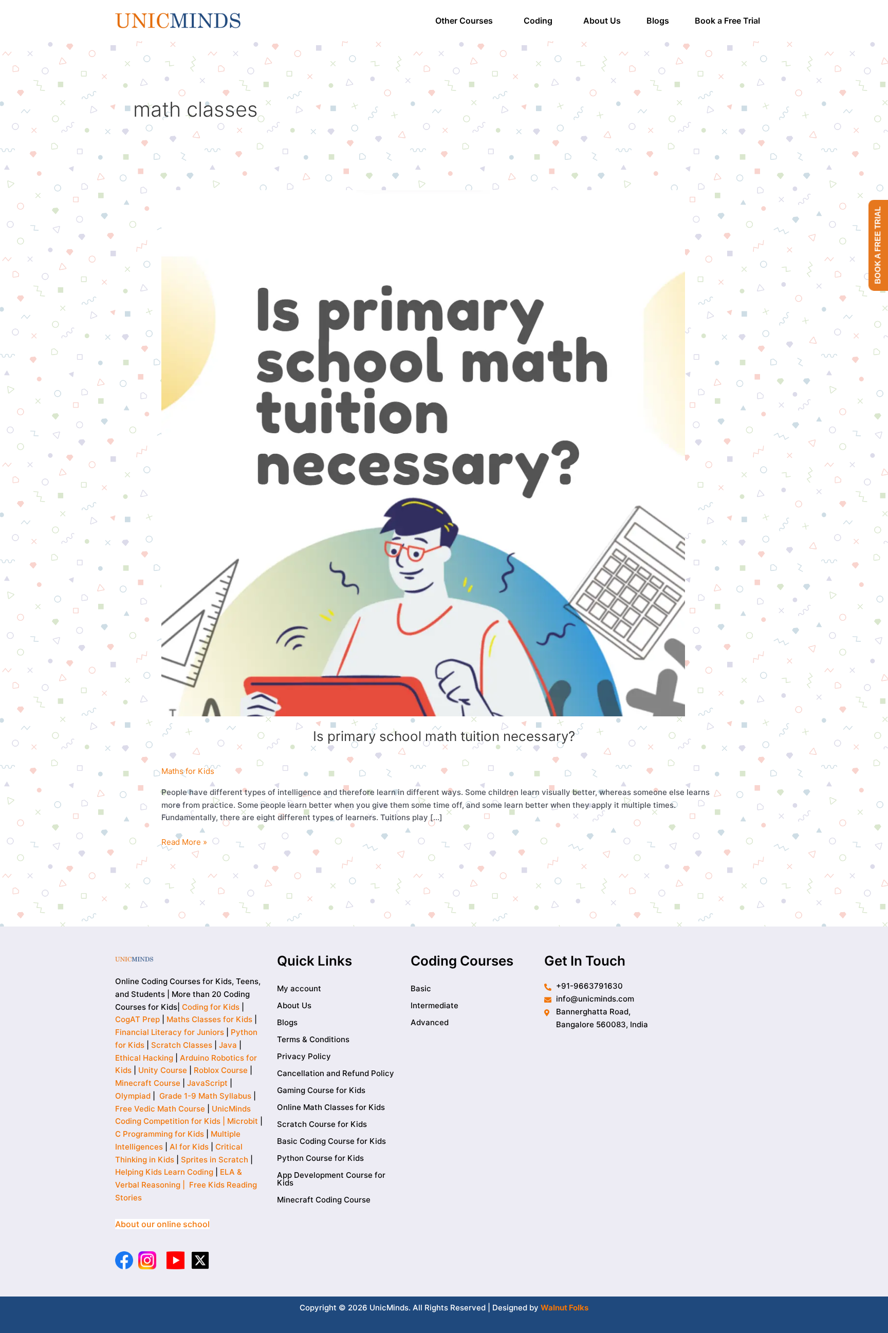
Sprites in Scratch (214, 1159)
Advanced (430, 1022)
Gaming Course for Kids (321, 1090)
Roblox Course (221, 1070)
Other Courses (464, 20)
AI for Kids (189, 1147)
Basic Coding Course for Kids (331, 1141)
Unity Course (162, 1070)
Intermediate (434, 1005)
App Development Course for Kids (331, 1179)
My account (299, 988)
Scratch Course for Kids (322, 1124)
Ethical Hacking (144, 1058)
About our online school (162, 1224)
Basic (421, 988)
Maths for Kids (187, 771)
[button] (466, 20)
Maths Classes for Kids (209, 1019)
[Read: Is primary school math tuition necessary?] (423, 452)
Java (228, 1045)
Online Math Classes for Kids (331, 1107)
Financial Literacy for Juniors (169, 1032)
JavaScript (207, 1083)
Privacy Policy (304, 1056)
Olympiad (133, 1096)
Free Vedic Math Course (161, 1109)
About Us (602, 20)
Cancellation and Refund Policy (335, 1073)
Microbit (242, 1121)
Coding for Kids (210, 1007)
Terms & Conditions (313, 1039)
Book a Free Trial (727, 20)
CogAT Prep (138, 1019)
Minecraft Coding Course (324, 1200)
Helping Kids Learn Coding (164, 1172)
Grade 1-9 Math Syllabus (205, 1096)
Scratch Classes (181, 1045)
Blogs (657, 20)
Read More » (184, 841)
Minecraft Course (147, 1083)
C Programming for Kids (159, 1134)
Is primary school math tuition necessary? (444, 736)
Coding (538, 20)
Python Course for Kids (320, 1158)
